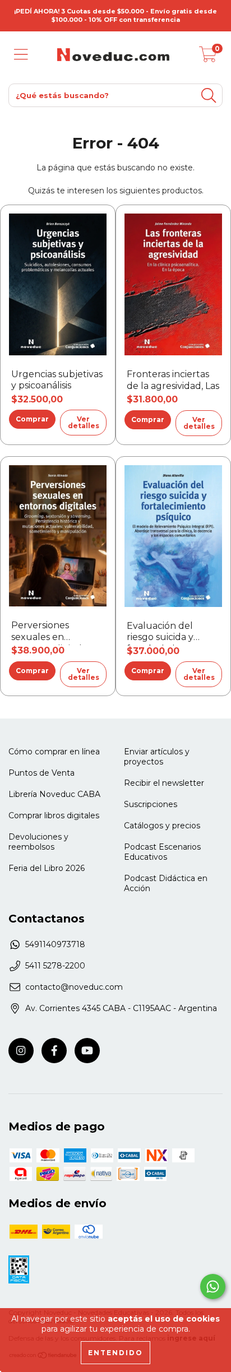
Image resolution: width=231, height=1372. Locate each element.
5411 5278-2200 (55, 966)
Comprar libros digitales (53, 815)
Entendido (115, 1352)
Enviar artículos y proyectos (157, 757)
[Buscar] (208, 95)
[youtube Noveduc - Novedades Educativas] (87, 1050)
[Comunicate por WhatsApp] (212, 1286)
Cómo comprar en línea (54, 752)
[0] (208, 58)
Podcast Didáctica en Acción (165, 883)
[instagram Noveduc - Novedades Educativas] (21, 1050)
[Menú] (21, 54)
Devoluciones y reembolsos (38, 842)
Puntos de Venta (41, 773)
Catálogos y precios (162, 826)
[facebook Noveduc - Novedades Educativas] (54, 1050)
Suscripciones (150, 804)
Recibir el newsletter (164, 783)
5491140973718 (55, 944)
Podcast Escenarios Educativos (162, 852)
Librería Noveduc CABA (54, 794)
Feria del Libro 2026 (46, 868)
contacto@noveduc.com (74, 987)
